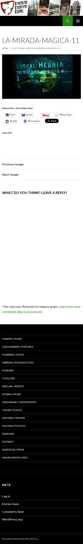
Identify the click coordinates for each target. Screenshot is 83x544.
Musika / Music (11, 394)
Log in (6, 496)
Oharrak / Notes (13, 354)
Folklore (8, 378)
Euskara (7, 370)
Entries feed (10, 504)
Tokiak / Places (12, 410)
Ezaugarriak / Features (17, 346)
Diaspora (8, 433)
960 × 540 (25, 48)
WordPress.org (12, 519)
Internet (8, 441)
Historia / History (13, 417)
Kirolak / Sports (13, 386)
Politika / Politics (14, 425)
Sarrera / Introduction (18, 362)
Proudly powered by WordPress (20, 538)
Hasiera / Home (12, 338)
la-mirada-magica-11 (46, 48)
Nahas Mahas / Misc (15, 457)
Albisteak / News (13, 449)
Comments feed (13, 511)
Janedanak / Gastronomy (19, 402)
